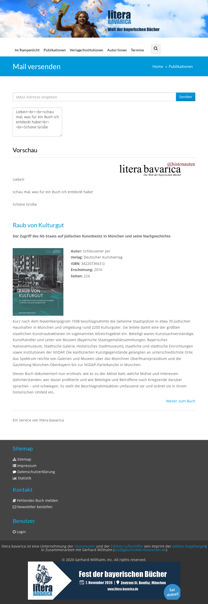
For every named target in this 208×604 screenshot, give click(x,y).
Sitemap (23, 459)
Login (21, 531)
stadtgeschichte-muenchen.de (140, 549)
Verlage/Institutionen (86, 50)
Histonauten (84, 546)
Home (157, 66)
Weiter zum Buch (180, 401)
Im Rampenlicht (27, 50)
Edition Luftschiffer (127, 546)
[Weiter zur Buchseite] (157, 169)
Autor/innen (117, 50)
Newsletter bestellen (34, 506)
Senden (185, 96)
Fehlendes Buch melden (37, 500)
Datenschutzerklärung (35, 471)
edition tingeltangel (188, 546)
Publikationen (55, 50)
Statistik (24, 478)
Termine (137, 50)
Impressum (26, 465)
